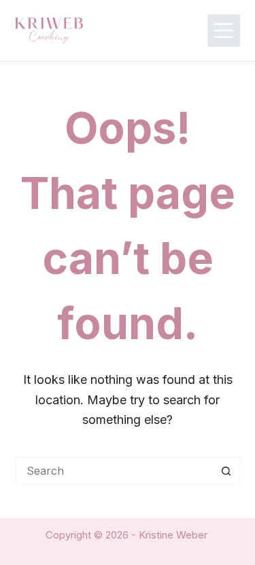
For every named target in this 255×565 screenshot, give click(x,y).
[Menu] (223, 30)
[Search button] (226, 470)
